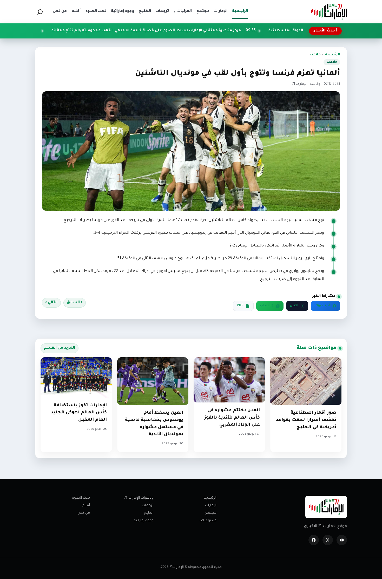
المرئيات (183, 11)
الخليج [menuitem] (145, 11)
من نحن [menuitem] (60, 11)
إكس (294, 306)
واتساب (267, 306)
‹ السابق (74, 303)
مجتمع (210, 513)
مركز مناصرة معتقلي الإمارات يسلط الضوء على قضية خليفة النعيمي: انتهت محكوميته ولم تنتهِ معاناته (183, 31)
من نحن (83, 513)
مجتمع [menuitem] (202, 11)
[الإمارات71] (329, 11)
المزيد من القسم (59, 348)
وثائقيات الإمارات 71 (138, 498)
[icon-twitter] (327, 540)
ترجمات (147, 506)
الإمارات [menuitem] (220, 11)
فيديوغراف (208, 521)
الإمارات (210, 506)
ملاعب (315, 55)
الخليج (148, 513)
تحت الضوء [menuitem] (95, 11)
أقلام (86, 506)
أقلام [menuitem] (76, 11)
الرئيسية (332, 55)
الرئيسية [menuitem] (240, 11)
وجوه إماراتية (143, 521)
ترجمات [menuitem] (162, 11)
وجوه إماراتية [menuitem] (122, 11)
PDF (240, 306)
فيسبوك (322, 306)
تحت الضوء (81, 498)
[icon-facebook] (313, 540)
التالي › (51, 303)
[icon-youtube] (342, 540)
